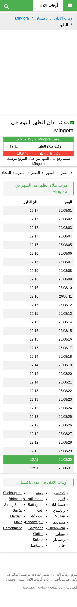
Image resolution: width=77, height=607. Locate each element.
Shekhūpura (12, 493)
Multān (60, 516)
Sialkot (38, 534)
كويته (39, 493)
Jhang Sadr (13, 505)
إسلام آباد (36, 516)
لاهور (61, 499)
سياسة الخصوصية (34, 587)
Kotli (40, 510)
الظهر (50, 173)
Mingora (22, 18)
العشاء (6, 173)
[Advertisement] (38, 73)
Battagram (35, 505)
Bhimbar (15, 499)
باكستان (41, 18)
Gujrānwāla (56, 528)
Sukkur (38, 540)
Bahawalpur (34, 522)
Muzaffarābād (33, 499)
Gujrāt (17, 510)
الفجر (64, 173)
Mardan (16, 516)
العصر (35, 173)
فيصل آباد (58, 505)
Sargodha (35, 528)
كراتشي (59, 493)
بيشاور (60, 534)
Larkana (37, 545)
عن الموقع (57, 587)
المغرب (20, 173)
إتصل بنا (71, 587)
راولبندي (59, 510)
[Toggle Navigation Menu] (70, 5)
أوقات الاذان (48, 5)
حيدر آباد (59, 522)
